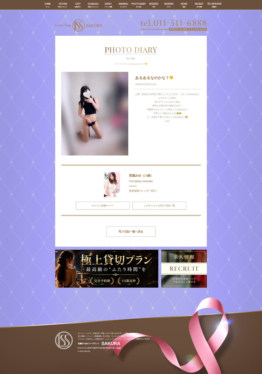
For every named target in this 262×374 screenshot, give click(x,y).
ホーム (80, 333)
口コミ (133, 336)
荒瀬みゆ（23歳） (141, 175)
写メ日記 (123, 64)
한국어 (147, 339)
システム (88, 333)
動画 (123, 336)
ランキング (115, 336)
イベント (89, 336)
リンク (107, 339)
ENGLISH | (131, 339)
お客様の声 (99, 339)
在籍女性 (96, 333)
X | (126, 339)
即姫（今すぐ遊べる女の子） (112, 333)
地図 (119, 348)
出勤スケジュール (131, 333)
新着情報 (98, 336)
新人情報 (81, 336)
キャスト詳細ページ (103, 205)
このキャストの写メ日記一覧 (159, 205)
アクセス (81, 339)
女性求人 (89, 339)
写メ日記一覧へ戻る (131, 231)
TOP (117, 64)
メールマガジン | (117, 339)
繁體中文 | (140, 339)
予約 (128, 336)
